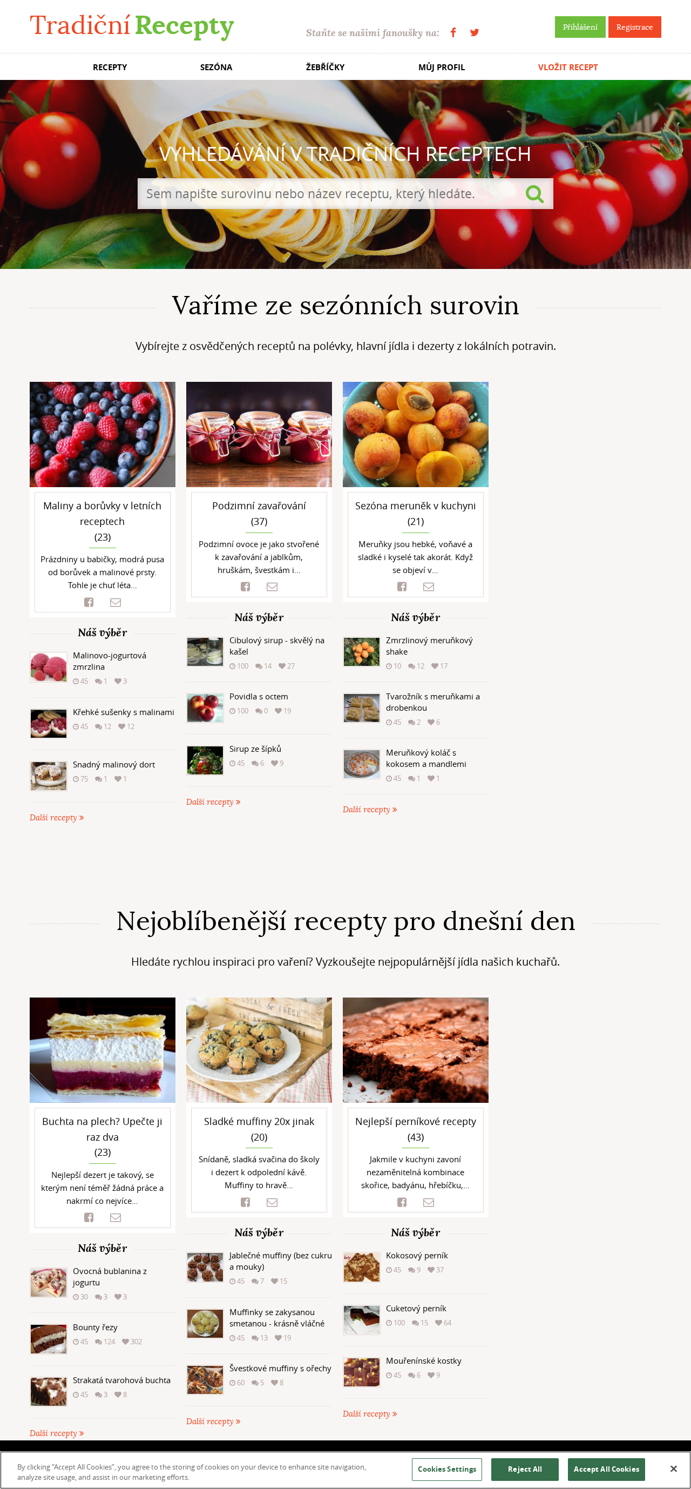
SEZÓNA (216, 67)
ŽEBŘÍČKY (325, 67)
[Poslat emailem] (115, 602)
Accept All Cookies (606, 1469)
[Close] (674, 1469)
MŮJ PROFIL (441, 67)
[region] (345, 1470)
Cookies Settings (447, 1469)
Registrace (635, 27)
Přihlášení (580, 27)
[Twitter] (474, 33)
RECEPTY (110, 67)
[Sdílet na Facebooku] (88, 602)
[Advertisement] (345, 865)
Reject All (525, 1469)
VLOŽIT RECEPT (568, 67)
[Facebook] (453, 33)
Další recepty (54, 818)
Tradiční (132, 25)
